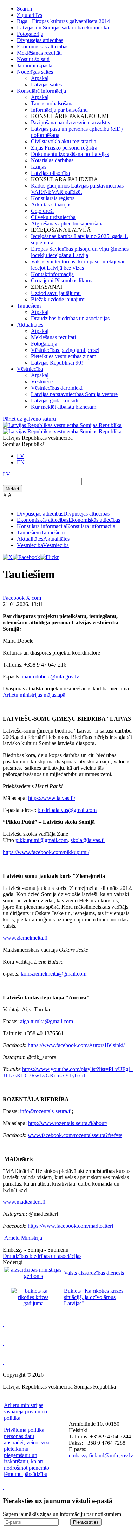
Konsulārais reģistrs (52, 198)
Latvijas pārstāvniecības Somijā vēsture (74, 394)
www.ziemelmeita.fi (25, 938)
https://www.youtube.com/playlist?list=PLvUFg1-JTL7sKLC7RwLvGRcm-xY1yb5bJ (68, 1072)
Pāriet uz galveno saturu (29, 419)
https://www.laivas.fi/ (51, 798)
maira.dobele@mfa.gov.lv (50, 677)
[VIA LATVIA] (3, 1362)
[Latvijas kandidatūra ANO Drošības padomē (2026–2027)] (3, 1356)
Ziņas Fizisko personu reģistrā (64, 148)
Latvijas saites (46, 84)
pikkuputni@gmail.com (41, 840)
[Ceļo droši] (3, 1318)
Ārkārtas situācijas (51, 205)
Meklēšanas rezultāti (39, 53)
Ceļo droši (42, 211)
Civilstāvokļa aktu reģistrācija (63, 141)
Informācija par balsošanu (59, 110)
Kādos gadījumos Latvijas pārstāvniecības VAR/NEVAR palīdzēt (77, 189)
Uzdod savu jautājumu (56, 293)
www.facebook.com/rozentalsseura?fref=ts (75, 1135)
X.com (33, 598)
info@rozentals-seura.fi (46, 1111)
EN (21, 462)
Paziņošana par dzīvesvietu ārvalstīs (70, 122)
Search (24, 9)
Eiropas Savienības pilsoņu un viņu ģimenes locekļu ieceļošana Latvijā (80, 252)
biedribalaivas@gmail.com (67, 810)
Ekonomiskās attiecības (42, 47)
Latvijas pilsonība (50, 173)
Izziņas (38, 167)
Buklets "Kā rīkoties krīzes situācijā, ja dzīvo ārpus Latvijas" (93, 1297)
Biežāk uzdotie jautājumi (58, 299)
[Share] (6, 592)
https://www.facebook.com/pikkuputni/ (46, 852)
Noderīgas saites (35, 72)
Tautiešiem (29, 306)
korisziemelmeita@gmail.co (51, 974)
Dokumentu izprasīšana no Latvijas (70, 154)
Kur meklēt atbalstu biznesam (63, 407)
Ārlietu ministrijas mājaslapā (34, 695)
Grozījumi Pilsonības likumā (62, 280)
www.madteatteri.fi (24, 1202)
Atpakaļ (39, 78)
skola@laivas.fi (88, 840)
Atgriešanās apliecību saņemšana (67, 224)
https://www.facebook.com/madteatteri (70, 1226)
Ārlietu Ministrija (23, 1238)
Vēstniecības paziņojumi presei (65, 350)
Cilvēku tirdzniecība (53, 217)
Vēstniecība (30, 369)
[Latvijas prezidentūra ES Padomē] (3, 1368)
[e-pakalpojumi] (3, 1337)
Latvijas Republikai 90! (57, 363)
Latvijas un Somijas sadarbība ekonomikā (63, 28)
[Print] (3, 592)
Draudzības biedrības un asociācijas (70, 318)
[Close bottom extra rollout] (3, 1530)
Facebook (14, 598)
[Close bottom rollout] (3, 1487)
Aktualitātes (30, 325)
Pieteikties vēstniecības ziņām (63, 356)
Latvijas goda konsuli (54, 400)
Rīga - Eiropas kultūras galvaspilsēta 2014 (63, 21)
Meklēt (12, 488)
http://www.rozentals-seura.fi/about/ (67, 1123)
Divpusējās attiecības (40, 40)
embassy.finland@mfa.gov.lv (101, 1455)
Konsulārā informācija (41, 91)
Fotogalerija (30, 34)
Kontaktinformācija (52, 274)
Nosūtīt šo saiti (33, 59)
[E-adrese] (3, 1349)
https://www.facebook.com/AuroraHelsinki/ (76, 1045)
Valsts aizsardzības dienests (94, 1273)
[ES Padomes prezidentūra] (3, 1330)
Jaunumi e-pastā (34, 65)
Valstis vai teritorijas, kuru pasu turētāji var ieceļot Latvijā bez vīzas (78, 264)
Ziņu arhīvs (29, 15)
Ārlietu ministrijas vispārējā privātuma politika (25, 1411)
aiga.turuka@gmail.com (46, 1021)
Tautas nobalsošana (52, 103)
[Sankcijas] (3, 1343)
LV (20, 456)
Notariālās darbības (52, 160)
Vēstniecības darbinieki (57, 388)
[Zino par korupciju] (3, 1324)
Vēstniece (42, 382)
